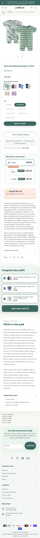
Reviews (5, 470)
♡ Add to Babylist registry (20, 135)
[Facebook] (12, 458)
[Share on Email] (22, 257)
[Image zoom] (20, 35)
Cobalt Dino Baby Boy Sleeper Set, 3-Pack (24, 287)
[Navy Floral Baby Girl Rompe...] (14, 86)
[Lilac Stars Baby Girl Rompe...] (14, 94)
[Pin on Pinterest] (18, 257)
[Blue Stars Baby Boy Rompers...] (28, 86)
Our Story (5, 489)
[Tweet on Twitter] (14, 257)
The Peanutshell (22, 532)
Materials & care (10, 395)
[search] (6, 7)
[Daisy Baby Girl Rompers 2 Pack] (7, 94)
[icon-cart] (36, 7)
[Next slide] (22, 57)
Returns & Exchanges (9, 473)
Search (4, 479)
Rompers (10, 12)
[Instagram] (22, 458)
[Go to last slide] (18, 57)
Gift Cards (5, 476)
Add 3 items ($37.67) (20, 308)
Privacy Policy (6, 495)
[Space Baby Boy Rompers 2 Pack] (21, 86)
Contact (8, 515)
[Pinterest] (17, 458)
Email (7, 445)
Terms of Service (7, 498)
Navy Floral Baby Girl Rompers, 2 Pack (24, 277)
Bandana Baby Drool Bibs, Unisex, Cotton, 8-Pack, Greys (23, 297)
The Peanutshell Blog (9, 492)
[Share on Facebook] (10, 257)
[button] (8, 71)
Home (3, 12)
